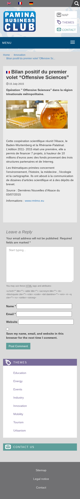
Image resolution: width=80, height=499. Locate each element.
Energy (18, 381)
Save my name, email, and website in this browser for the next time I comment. (35, 335)
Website (11, 321)
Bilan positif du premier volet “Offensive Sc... (30, 58)
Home (6, 55)
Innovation (19, 55)
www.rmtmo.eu (34, 200)
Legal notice (41, 478)
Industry (18, 397)
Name (11, 306)
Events (17, 389)
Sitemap (41, 470)
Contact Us (23, 447)
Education (19, 373)
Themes (68, 22)
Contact (69, 29)
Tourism (18, 422)
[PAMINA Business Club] (19, 21)
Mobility (18, 414)
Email (11, 314)
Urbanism (19, 430)
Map (65, 15)
